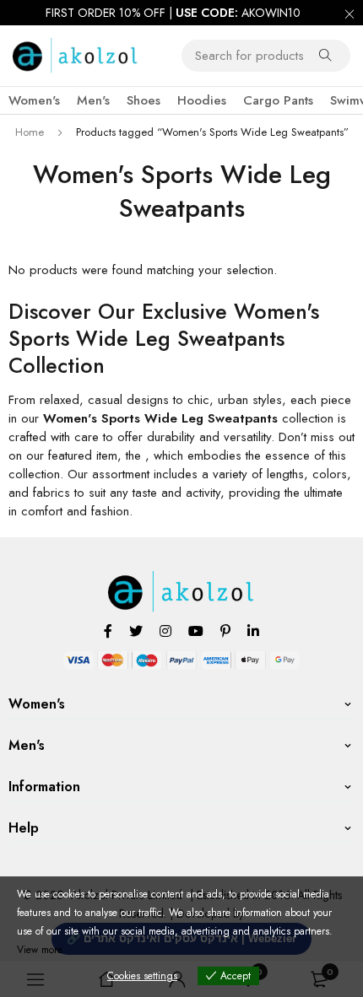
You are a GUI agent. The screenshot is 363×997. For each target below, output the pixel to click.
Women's (34, 100)
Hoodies (201, 100)
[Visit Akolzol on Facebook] (108, 630)
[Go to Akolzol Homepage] (182, 580)
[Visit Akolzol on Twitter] (136, 630)
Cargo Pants (278, 100)
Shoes (143, 100)
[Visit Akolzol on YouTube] (195, 630)
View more (39, 949)
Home (29, 132)
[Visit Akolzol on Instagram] (165, 630)
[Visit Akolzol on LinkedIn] (253, 630)
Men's (93, 100)
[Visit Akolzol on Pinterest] (225, 630)
